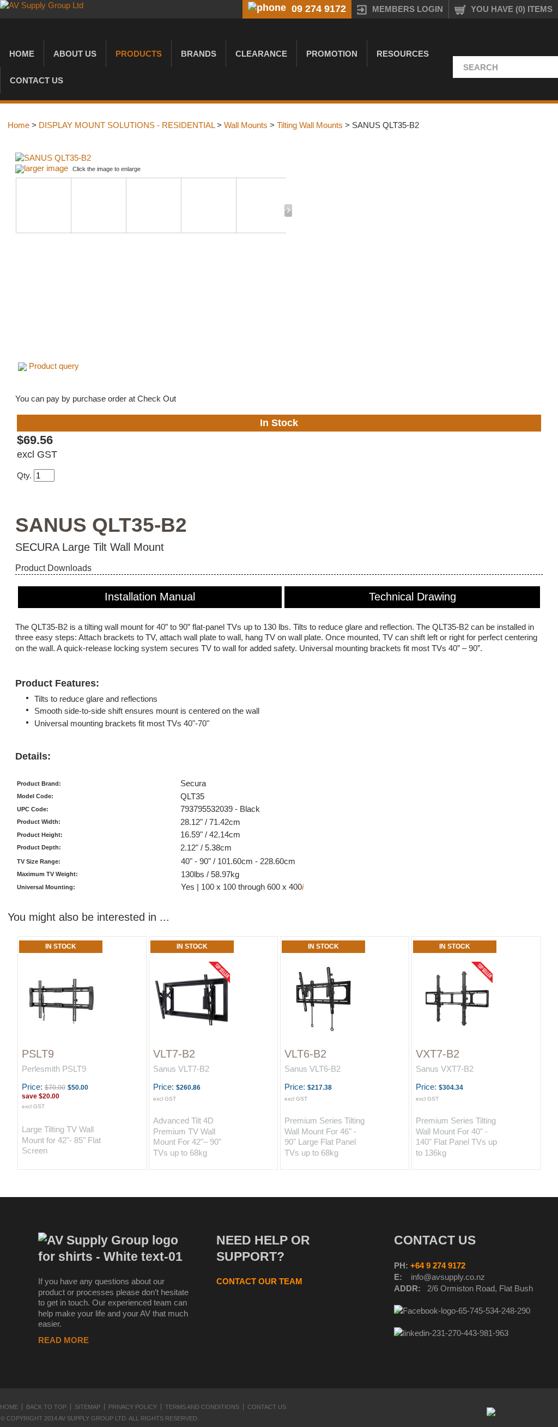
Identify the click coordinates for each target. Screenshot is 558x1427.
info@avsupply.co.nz (448, 1277)
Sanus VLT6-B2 (312, 1068)
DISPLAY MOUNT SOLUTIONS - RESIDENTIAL (127, 125)
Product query (54, 366)
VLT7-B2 (174, 1054)
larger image (46, 168)
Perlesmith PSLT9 (54, 1068)
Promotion (331, 53)
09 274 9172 (319, 8)
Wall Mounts (246, 125)
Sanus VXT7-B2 (445, 1068)
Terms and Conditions (202, 1407)
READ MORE (63, 1340)
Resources (403, 53)
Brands (198, 53)
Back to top (46, 1407)
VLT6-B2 (305, 1054)
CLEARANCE (261, 53)
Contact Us (36, 80)
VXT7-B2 (437, 1054)
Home (21, 53)
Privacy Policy (132, 1407)
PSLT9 (38, 1054)
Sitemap (87, 1407)
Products (139, 53)
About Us (74, 53)
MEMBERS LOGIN (407, 9)
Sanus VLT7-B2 (181, 1068)
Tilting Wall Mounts (310, 125)
